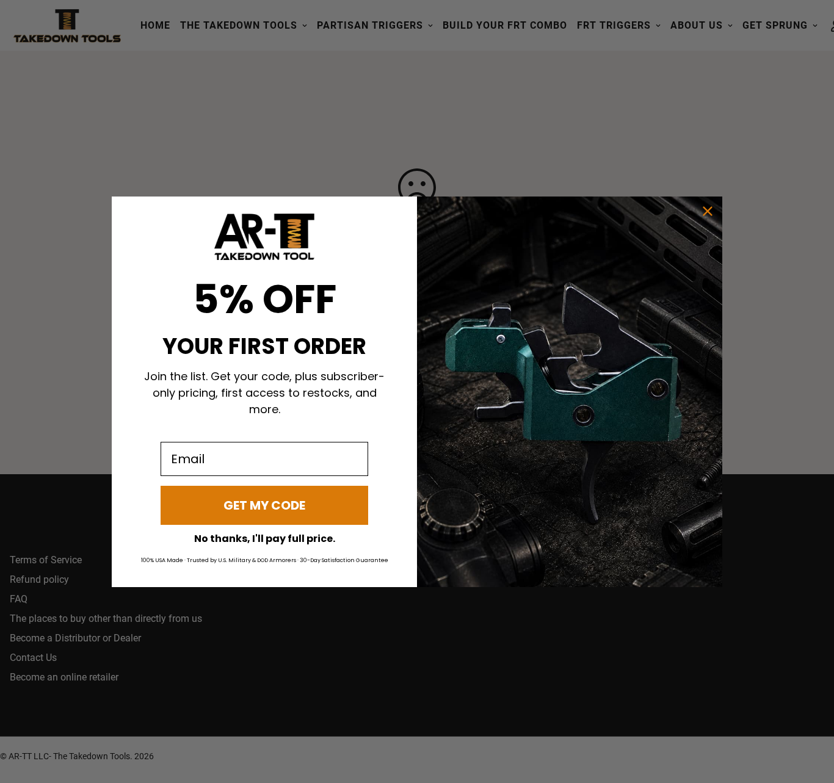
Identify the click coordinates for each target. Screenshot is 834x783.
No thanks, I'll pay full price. (264, 539)
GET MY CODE (264, 505)
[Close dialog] (707, 211)
